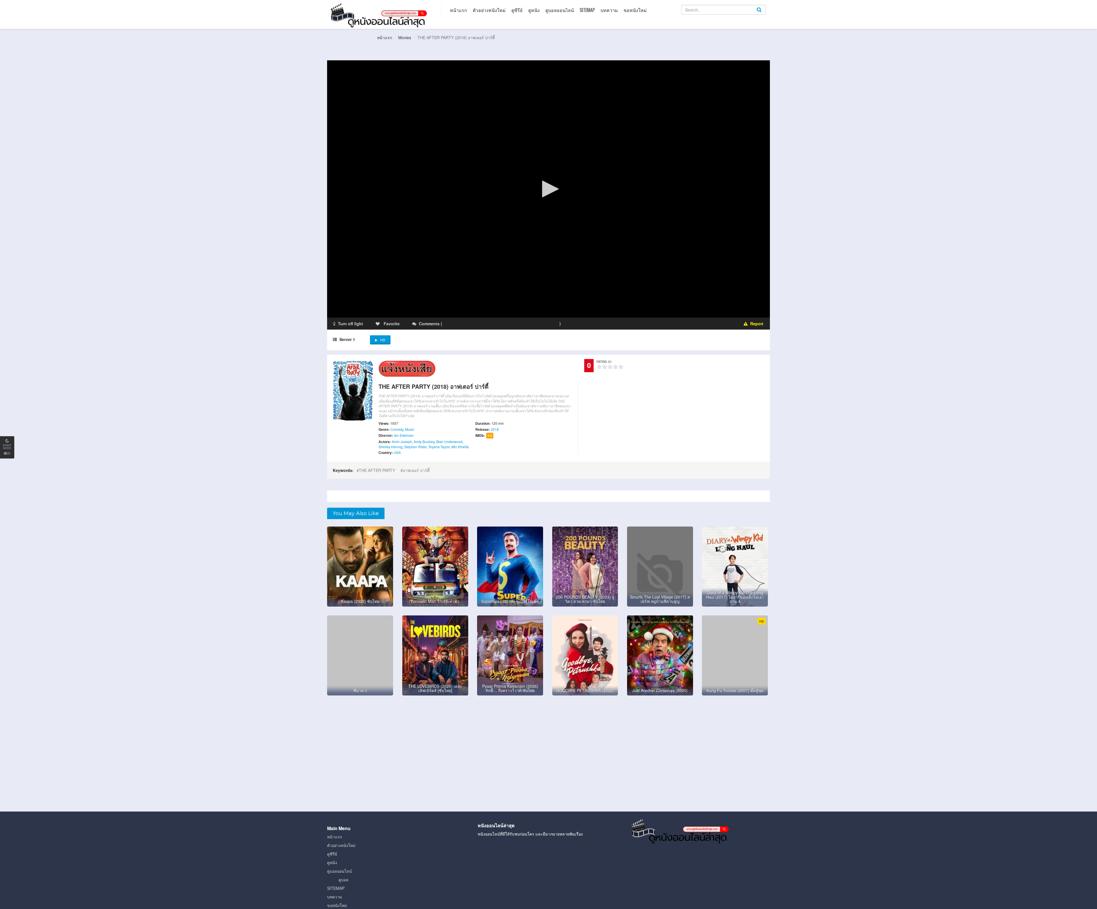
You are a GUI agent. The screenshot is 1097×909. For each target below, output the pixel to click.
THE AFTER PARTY (377, 470)
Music (409, 429)
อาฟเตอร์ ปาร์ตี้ (416, 470)
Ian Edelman (404, 435)
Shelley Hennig (391, 446)
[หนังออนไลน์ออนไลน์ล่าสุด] (380, 15)
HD (382, 339)
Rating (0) (603, 362)
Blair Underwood (449, 441)
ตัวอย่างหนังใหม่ (489, 10)
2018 (495, 429)
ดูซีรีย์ (517, 10)
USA (397, 452)
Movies (404, 37)
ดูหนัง (534, 10)
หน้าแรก (458, 10)
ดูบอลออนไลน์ (559, 10)
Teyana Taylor (439, 446)
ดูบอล (344, 879)
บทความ (609, 10)
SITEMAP (587, 10)
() (477, 323)
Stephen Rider (415, 446)
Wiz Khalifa (460, 446)
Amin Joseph (402, 441)
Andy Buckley (424, 441)
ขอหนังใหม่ (635, 10)
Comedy (397, 429)
